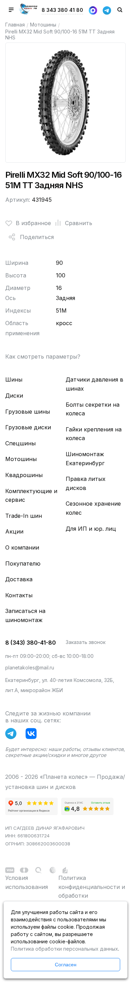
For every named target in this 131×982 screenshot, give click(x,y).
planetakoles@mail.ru (29, 667)
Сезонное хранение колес (93, 508)
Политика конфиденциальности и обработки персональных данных (91, 891)
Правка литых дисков (85, 483)
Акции (14, 531)
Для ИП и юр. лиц (91, 528)
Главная (15, 25)
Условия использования (26, 882)
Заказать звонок (85, 642)
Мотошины (43, 25)
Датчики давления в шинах (94, 384)
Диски (14, 395)
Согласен (66, 964)
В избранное (33, 223)
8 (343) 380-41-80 (30, 642)
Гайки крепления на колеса (94, 434)
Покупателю (23, 563)
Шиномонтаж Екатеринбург (85, 459)
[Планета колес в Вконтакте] (33, 735)
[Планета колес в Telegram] (12, 735)
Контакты (18, 595)
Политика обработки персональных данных (64, 949)
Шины (13, 379)
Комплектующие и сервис (31, 496)
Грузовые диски (28, 427)
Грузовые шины (27, 411)
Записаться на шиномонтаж (25, 615)
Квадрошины (24, 474)
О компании (22, 547)
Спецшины (20, 443)
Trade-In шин (23, 515)
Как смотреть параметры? (42, 356)
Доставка (18, 579)
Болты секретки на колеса (92, 409)
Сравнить (78, 223)
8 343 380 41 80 (62, 10)
